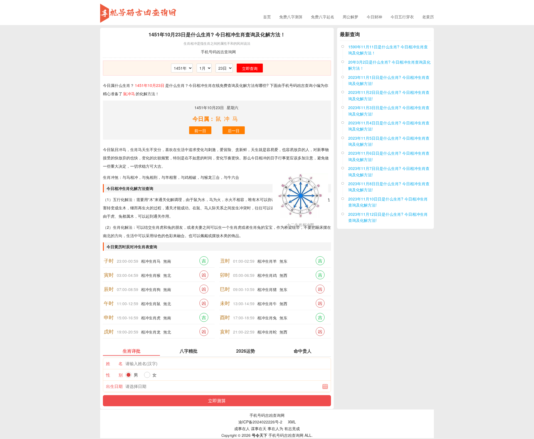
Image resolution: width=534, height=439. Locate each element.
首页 (267, 16)
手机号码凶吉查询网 (218, 51)
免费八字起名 (322, 16)
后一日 (233, 130)
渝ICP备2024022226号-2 (260, 422)
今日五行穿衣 (402, 16)
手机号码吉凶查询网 (267, 415)
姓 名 (114, 363)
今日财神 (374, 16)
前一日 (200, 130)
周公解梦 (350, 16)
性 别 (114, 375)
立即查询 (250, 68)
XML (292, 422)
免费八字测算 (291, 16)
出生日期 (114, 386)
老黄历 (428, 16)
